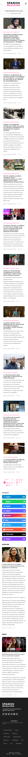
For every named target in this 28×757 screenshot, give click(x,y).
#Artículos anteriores (8, 730)
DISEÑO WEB (18, 753)
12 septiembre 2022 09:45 (12, 203)
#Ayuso (16, 730)
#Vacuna (5, 743)
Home (8, 13)
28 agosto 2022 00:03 (11, 301)
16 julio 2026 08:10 (9, 627)
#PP (22, 740)
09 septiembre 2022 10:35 (12, 249)
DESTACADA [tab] (5, 544)
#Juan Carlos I (6, 740)
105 (17, 479)
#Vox (11, 743)
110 (9, 482)
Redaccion (5, 53)
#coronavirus (6, 733)
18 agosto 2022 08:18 (11, 437)
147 (17, 482)
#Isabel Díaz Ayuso (17, 736)
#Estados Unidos (7, 736)
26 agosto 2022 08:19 (11, 348)
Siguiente (7, 485)
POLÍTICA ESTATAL (14, 32)
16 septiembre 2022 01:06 (12, 102)
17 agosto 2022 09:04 (11, 472)
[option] (14, 588)
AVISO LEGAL (11, 752)
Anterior (6, 479)
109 (7, 482)
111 (12, 482)
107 (22, 479)
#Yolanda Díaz (18, 743)
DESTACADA (6, 32)
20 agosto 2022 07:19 (11, 395)
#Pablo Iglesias (15, 740)
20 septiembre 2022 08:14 (12, 53)
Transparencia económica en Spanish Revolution (11, 709)
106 (19, 479)
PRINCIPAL (15, 372)
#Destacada (14, 733)
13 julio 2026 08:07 (9, 694)
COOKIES (13, 753)
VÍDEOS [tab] (4, 634)
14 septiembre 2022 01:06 (12, 154)
